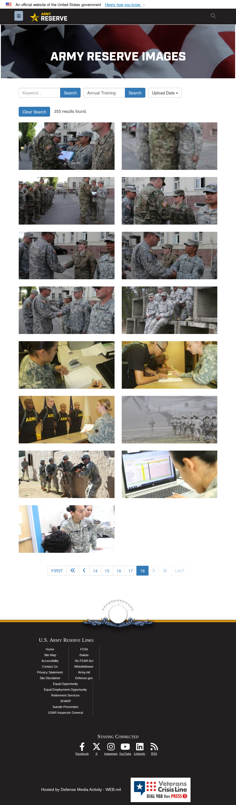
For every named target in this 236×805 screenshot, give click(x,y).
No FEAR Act (84, 660)
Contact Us (50, 666)
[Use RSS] (154, 748)
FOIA (84, 649)
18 (144, 570)
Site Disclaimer (50, 678)
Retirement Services (65, 695)
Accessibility (50, 660)
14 (95, 571)
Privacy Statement (50, 672)
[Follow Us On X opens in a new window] (96, 748)
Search (70, 93)
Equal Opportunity (65, 684)
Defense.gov (84, 678)
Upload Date (164, 93)
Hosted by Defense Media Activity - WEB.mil (81, 789)
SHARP (65, 701)
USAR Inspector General (65, 712)
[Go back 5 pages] (72, 571)
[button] (125, 5)
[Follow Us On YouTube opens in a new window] (125, 748)
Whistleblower (84, 666)
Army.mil (84, 672)
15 (107, 571)
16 (119, 571)
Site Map (50, 655)
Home (50, 649)
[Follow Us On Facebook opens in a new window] (82, 748)
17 (130, 571)
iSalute (84, 655)
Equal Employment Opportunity (65, 689)
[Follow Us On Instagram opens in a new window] (111, 748)
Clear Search (34, 112)
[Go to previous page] (84, 571)
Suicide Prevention (65, 707)
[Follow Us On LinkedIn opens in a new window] (139, 748)
